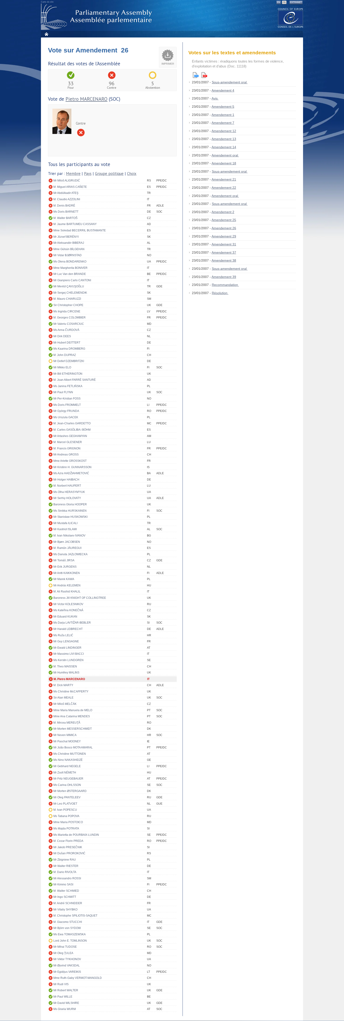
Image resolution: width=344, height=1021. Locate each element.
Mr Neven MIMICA (65, 735)
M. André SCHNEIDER (67, 903)
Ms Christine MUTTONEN (69, 753)
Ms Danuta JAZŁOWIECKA (70, 554)
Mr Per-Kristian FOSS (67, 398)
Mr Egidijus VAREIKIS (67, 971)
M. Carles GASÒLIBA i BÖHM (72, 429)
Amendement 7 (223, 123)
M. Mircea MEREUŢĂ (66, 722)
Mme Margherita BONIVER (70, 268)
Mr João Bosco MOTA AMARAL (73, 747)
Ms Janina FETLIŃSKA (67, 386)
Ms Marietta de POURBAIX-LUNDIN (76, 834)
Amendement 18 (224, 163)
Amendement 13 (224, 139)
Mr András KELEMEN (67, 585)
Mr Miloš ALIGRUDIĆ (66, 180)
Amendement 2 (223, 212)
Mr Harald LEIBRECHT (68, 629)
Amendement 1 (223, 115)
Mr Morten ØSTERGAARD (70, 791)
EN (278, 2)
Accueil (46, 34)
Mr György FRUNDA (66, 411)
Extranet (296, 2)
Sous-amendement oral (230, 82)
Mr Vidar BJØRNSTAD (67, 255)
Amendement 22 (224, 187)
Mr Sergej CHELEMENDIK (70, 292)
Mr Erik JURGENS (65, 566)
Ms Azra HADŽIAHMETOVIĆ (71, 473)
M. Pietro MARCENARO (69, 679)
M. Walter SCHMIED (66, 890)
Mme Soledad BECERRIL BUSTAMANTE (79, 230)
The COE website (290, 17)
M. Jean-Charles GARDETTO (72, 423)
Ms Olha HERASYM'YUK (69, 492)
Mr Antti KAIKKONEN (66, 573)
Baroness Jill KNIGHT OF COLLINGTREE (79, 597)
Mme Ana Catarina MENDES (71, 716)
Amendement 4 (223, 90)
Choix (131, 173)
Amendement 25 (224, 220)
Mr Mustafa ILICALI (65, 523)
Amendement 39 (224, 277)
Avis (215, 98)
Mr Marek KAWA (63, 579)
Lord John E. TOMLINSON (70, 940)
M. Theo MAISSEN (65, 666)
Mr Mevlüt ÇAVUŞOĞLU (68, 286)
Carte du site (47, 2)
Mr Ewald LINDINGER (67, 647)
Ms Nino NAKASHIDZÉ (68, 760)
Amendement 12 (224, 131)
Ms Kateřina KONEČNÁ (68, 610)
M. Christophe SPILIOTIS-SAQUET (75, 915)
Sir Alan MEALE (63, 697)
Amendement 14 (224, 147)
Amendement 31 (224, 244)
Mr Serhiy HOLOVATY (67, 498)
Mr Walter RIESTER (65, 866)
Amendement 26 (224, 228)
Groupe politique (109, 173)
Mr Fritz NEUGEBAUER (68, 778)
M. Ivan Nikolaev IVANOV (69, 535)
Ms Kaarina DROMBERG (69, 348)
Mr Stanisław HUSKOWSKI (70, 516)
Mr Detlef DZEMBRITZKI (68, 361)
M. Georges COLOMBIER (69, 317)
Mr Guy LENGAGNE (66, 641)
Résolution (220, 293)
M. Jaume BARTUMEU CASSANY (75, 224)
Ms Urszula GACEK (65, 417)
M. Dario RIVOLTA (64, 872)
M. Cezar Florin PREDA (68, 841)
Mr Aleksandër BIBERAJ (68, 242)
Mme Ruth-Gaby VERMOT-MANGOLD (77, 978)
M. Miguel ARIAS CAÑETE (70, 187)
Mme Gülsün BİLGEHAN (68, 249)
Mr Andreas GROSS (66, 454)
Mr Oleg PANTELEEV (67, 797)
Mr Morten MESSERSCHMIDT (72, 728)
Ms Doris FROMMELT (67, 405)
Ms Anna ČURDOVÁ (66, 330)
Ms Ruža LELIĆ (63, 635)
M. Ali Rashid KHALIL (67, 591)
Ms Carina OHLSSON (67, 785)
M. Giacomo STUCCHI (67, 922)
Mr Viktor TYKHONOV (67, 959)
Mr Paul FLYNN (63, 392)
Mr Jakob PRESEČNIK (67, 847)
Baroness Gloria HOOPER (70, 504)
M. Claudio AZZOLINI (66, 199)
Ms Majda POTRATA (66, 828)
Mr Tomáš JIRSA (63, 560)
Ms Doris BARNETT (65, 211)
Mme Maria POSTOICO (68, 822)
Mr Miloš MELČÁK (65, 704)
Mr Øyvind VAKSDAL (66, 965)
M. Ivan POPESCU (65, 809)
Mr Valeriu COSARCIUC (68, 324)
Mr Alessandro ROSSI (67, 878)
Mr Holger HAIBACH (66, 479)
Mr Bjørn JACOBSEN (66, 542)
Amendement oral (225, 155)
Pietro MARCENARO (86, 99)
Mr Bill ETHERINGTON (67, 373)
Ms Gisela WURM (64, 1009)
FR (284, 2)
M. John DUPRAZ (64, 355)
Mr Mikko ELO (62, 367)
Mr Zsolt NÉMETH (64, 772)
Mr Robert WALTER (65, 990)
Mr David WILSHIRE (66, 1003)
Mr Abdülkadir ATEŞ (65, 193)
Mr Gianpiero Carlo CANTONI (72, 280)
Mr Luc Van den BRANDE (69, 274)
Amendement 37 (224, 252)
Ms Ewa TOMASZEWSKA (69, 934)
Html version (195, 75)
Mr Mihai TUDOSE (65, 946)
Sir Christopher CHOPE (68, 305)
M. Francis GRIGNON (67, 448)
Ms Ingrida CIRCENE (66, 311)
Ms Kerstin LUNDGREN (68, 660)
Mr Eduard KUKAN (65, 616)
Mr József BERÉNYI (66, 236)
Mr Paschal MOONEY (67, 741)
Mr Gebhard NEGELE (67, 766)
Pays (87, 173)
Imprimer (167, 63)
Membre (73, 173)
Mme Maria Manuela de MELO (72, 710)
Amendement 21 (224, 179)
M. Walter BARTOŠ (65, 218)
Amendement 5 (223, 106)
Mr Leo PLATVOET (65, 803)
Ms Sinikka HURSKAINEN (70, 510)
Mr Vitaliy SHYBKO (65, 909)
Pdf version (204, 75)
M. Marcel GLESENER (67, 442)
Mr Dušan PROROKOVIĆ (69, 853)
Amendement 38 (224, 260)
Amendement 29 (224, 236)
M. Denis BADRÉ (64, 205)
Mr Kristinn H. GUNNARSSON (72, 467)
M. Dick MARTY (63, 685)
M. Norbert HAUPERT (67, 485)
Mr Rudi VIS (61, 984)
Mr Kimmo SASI (63, 884)
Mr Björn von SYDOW (67, 928)
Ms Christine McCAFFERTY (70, 691)
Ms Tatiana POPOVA (66, 816)
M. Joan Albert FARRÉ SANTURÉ (74, 379)
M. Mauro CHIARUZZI (67, 298)
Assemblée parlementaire (97, 17)
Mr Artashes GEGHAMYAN (70, 436)
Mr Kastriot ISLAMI (65, 529)
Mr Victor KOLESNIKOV (68, 604)
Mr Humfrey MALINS (66, 672)
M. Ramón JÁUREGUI (67, 548)
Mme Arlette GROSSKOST (70, 460)
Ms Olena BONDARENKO (69, 261)
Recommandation (225, 285)
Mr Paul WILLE (62, 996)
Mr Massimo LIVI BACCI (68, 653)
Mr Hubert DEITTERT (66, 342)
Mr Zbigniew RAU (64, 859)
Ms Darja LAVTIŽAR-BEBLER (72, 622)
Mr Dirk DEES (62, 336)
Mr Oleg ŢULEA (63, 953)
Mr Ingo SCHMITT (64, 897)
